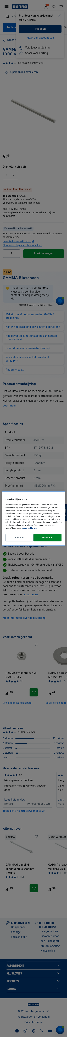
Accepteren (47, 538)
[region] (33, 518)
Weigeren (19, 538)
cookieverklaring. (29, 528)
